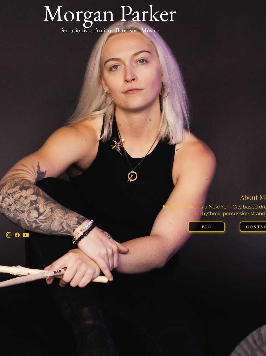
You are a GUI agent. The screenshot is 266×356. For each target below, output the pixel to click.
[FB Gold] (17, 235)
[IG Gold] (9, 235)
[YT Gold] (26, 235)
